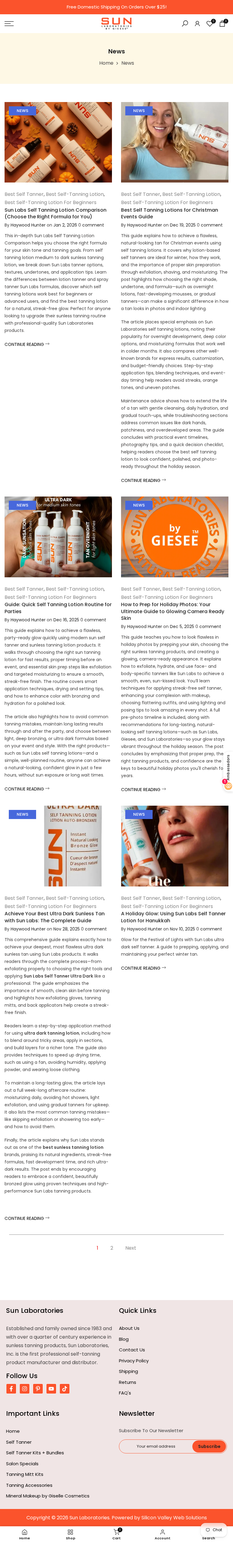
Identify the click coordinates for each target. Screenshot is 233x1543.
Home (106, 63)
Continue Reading (25, 344)
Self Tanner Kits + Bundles (35, 1452)
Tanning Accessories (29, 1485)
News (22, 111)
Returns (127, 1382)
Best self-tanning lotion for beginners (50, 202)
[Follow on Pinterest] (38, 1389)
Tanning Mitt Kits (24, 1474)
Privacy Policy (134, 1360)
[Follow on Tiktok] (64, 1389)
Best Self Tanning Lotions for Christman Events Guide (169, 213)
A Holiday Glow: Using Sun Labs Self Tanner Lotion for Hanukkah (173, 917)
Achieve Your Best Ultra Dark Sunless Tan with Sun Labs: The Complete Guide (55, 917)
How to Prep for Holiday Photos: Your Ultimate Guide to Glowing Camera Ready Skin (172, 611)
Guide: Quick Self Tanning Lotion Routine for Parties (58, 608)
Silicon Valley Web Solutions (174, 1517)
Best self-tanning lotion (75, 194)
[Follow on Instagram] (24, 1389)
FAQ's (125, 1393)
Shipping (128, 1371)
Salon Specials (22, 1463)
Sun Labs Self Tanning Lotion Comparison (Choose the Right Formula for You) (55, 213)
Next (130, 1247)
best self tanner (24, 194)
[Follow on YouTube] (51, 1389)
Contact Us (132, 1350)
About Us (129, 1328)
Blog (124, 1339)
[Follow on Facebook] (11, 1389)
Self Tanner (19, 1442)
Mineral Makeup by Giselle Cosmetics (47, 1496)
